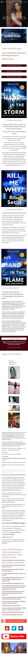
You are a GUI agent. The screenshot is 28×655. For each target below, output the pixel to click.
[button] (1, 2)
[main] (14, 13)
